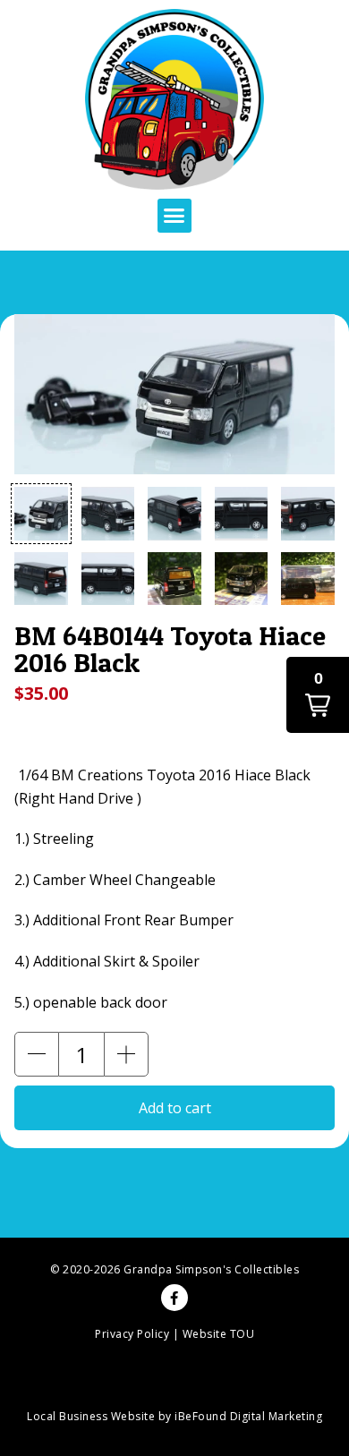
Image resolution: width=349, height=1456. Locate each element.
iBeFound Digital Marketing (248, 1416)
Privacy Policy (132, 1333)
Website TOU (219, 1333)
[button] (174, 216)
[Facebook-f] (174, 1297)
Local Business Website (91, 1416)
